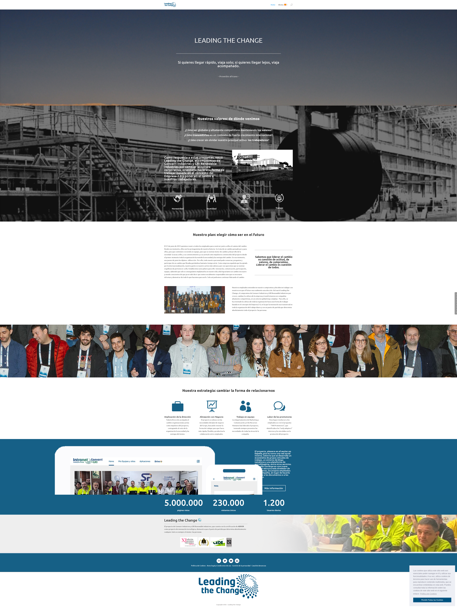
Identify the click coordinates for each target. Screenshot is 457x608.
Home (273, 5)
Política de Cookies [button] (428, 594)
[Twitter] (225, 561)
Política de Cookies (198, 565)
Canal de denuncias (259, 565)
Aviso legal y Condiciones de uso (219, 565)
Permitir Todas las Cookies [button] (432, 600)
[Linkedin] (237, 561)
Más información (273, 488)
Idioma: (281, 5)
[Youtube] (231, 561)
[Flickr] (219, 561)
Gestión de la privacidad (241, 565)
